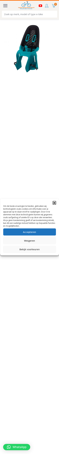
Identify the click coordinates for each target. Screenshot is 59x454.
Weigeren (29, 240)
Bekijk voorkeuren (30, 249)
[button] (54, 202)
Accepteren (29, 232)
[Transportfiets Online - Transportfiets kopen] (26, 6)
